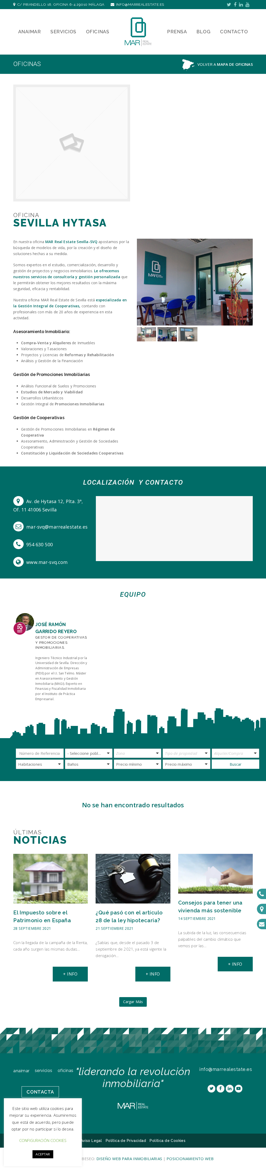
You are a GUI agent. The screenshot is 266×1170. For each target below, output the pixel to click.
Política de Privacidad (126, 1141)
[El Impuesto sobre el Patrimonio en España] (50, 900)
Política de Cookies (167, 1141)
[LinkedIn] (241, 4)
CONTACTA (40, 1092)
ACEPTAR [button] (43, 1154)
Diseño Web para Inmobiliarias (129, 1158)
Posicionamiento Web (190, 1158)
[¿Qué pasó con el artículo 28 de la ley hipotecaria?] (133, 900)
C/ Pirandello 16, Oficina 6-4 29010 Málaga (60, 4)
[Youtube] (247, 4)
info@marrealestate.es (140, 4)
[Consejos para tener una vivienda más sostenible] (215, 890)
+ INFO (70, 974)
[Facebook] (235, 4)
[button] (141, 286)
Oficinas (66, 1070)
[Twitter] (229, 4)
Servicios (43, 1070)
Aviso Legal (91, 1141)
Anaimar (21, 1070)
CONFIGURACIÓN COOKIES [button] (42, 1140)
